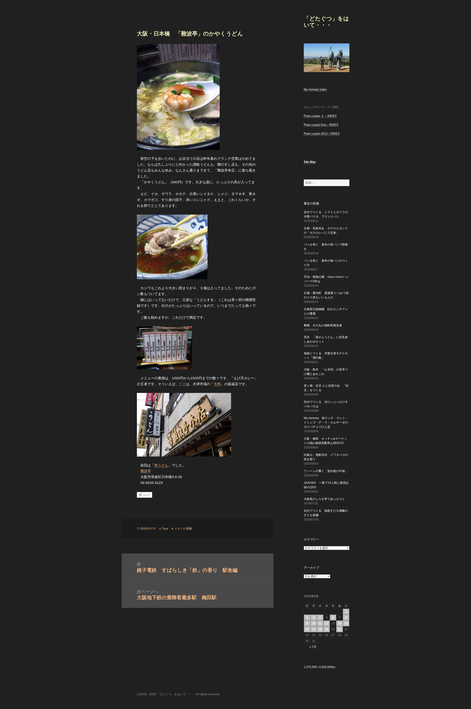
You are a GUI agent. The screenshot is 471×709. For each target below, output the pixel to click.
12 (326, 623)
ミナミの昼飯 (183, 528)
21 (339, 629)
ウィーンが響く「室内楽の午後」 (326, 471)
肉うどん (161, 465)
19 (326, 629)
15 (346, 623)
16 (307, 629)
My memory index (315, 89)
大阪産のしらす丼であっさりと (324, 498)
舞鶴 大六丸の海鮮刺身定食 (323, 325)
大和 (217, 384)
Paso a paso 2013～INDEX (322, 133)
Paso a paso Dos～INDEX (321, 124)
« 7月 (312, 647)
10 (313, 623)
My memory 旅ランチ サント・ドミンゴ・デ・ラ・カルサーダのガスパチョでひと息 (326, 422)
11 (320, 623)
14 (339, 623)
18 (320, 629)
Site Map (310, 161)
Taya (165, 528)
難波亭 (145, 471)
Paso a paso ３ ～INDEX (320, 115)
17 (313, 629)
